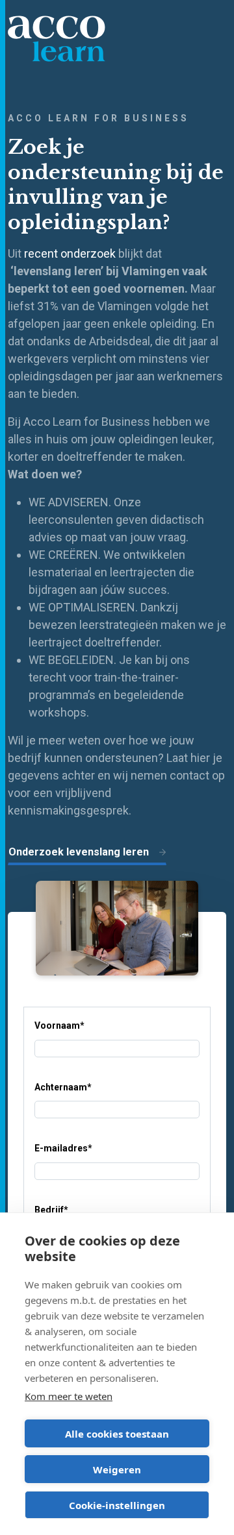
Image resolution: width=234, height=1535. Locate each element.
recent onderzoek (70, 253)
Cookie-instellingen (117, 1505)
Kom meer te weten (68, 1396)
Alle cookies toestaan (117, 1433)
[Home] (56, 39)
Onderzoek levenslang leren (78, 852)
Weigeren (117, 1469)
